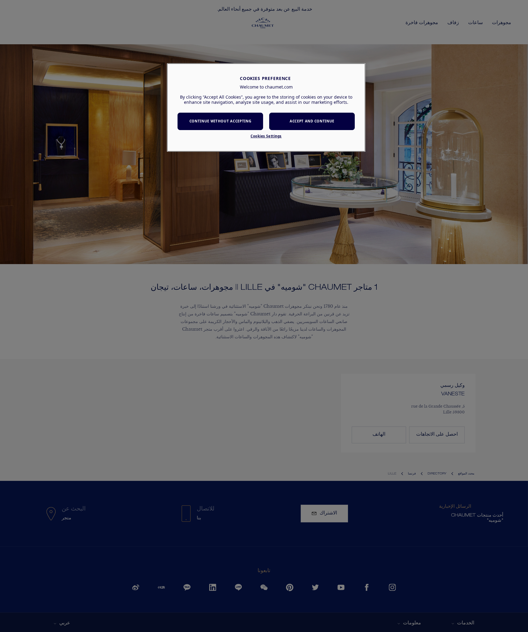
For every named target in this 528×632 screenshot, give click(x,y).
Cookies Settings (266, 136)
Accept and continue (312, 121)
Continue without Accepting (220, 121)
